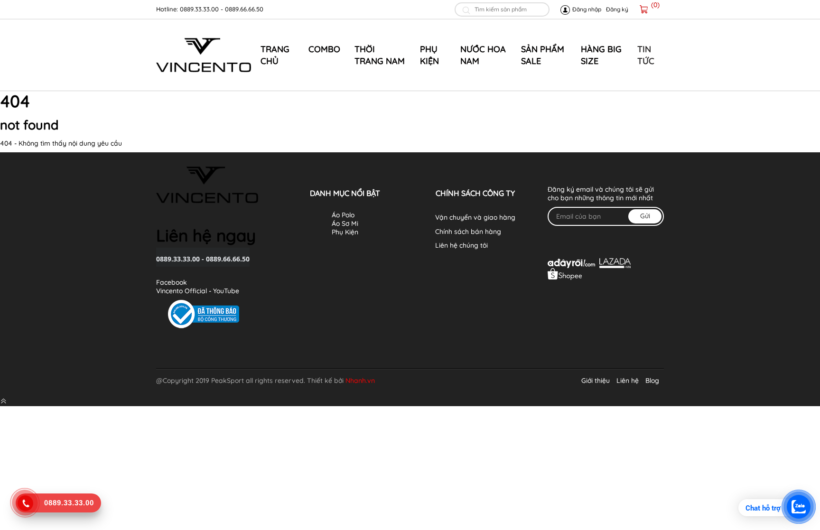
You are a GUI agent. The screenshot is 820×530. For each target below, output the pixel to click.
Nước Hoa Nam (483, 55)
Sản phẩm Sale (542, 55)
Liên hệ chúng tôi (461, 245)
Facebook (171, 282)
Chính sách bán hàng (468, 231)
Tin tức (645, 55)
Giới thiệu (595, 380)
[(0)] (644, 9)
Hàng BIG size (601, 55)
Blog (652, 380)
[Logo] (203, 55)
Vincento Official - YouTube (197, 291)
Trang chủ (275, 55)
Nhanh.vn (360, 380)
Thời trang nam (379, 55)
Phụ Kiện (429, 55)
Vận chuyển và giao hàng (475, 217)
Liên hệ (627, 380)
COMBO (324, 49)
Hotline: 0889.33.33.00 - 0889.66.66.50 (209, 9)
